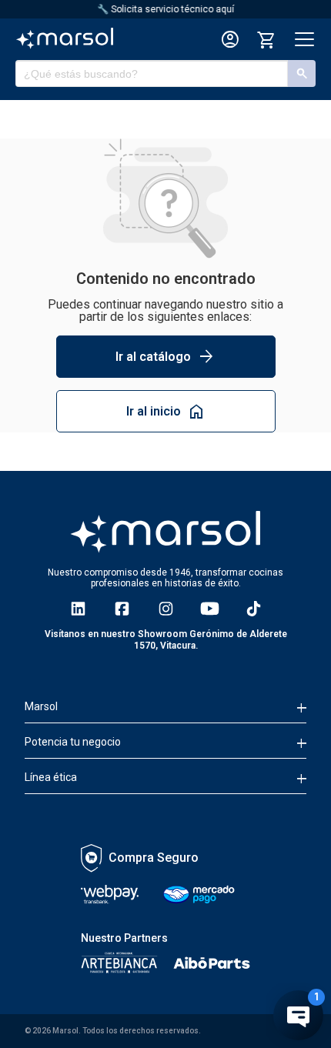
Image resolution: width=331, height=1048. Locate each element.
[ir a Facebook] (122, 608)
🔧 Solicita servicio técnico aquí (165, 9)
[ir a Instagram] (166, 608)
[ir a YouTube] (209, 608)
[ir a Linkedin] (78, 608)
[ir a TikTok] (253, 608)
